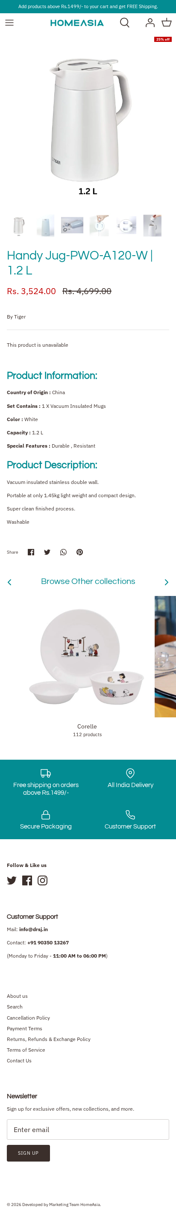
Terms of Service (26, 1050)
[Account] (147, 22)
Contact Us (19, 1060)
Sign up (28, 1153)
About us (17, 996)
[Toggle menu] (9, 22)
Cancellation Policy (28, 1017)
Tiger (20, 316)
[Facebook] (27, 880)
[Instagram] (42, 880)
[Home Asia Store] (77, 22)
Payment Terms (24, 1028)
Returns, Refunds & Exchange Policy (49, 1039)
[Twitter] (12, 880)
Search (15, 1006)
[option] (88, 120)
